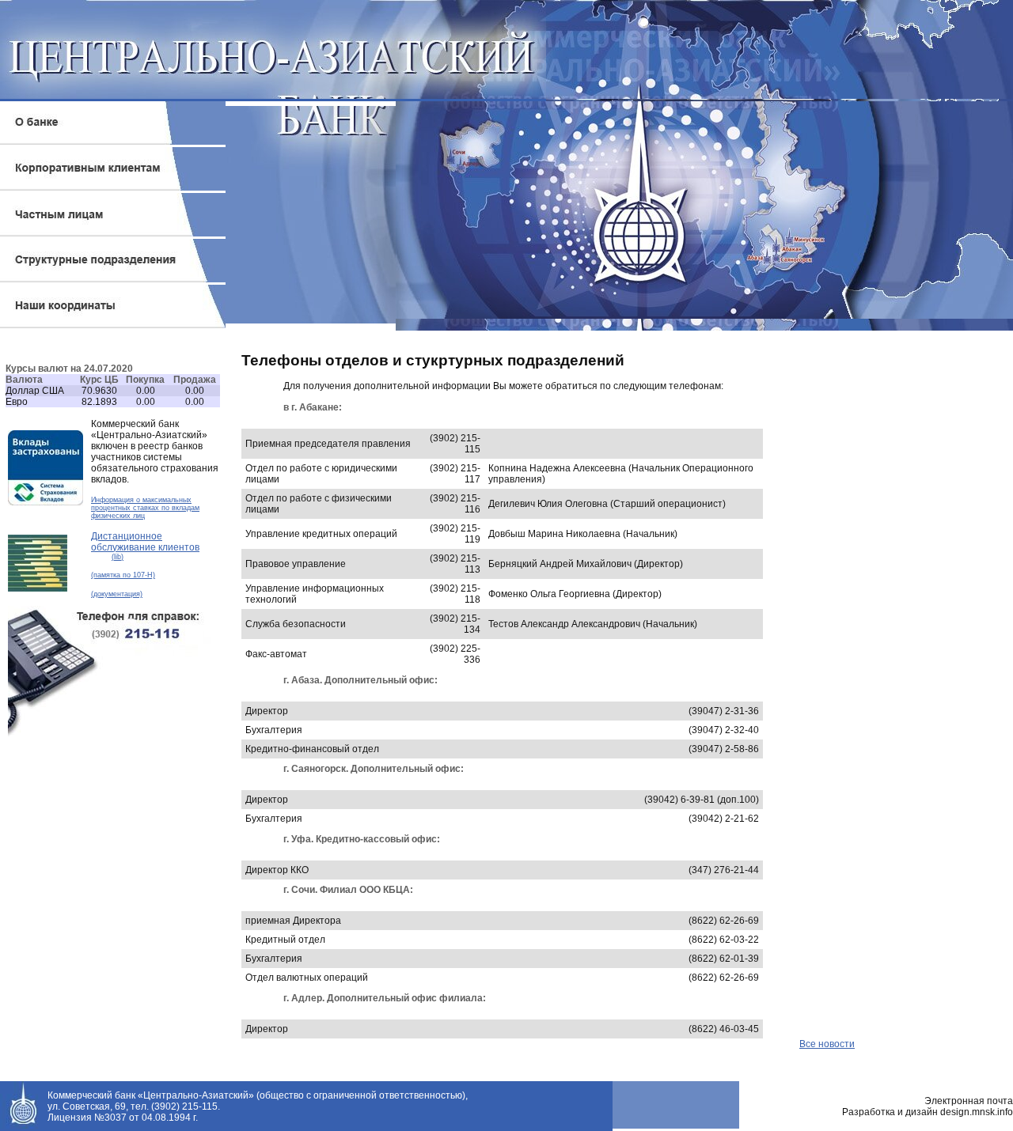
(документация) (116, 594)
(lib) (117, 557)
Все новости (827, 1044)
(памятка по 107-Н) (123, 575)
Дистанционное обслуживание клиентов (145, 542)
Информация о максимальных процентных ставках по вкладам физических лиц (145, 508)
